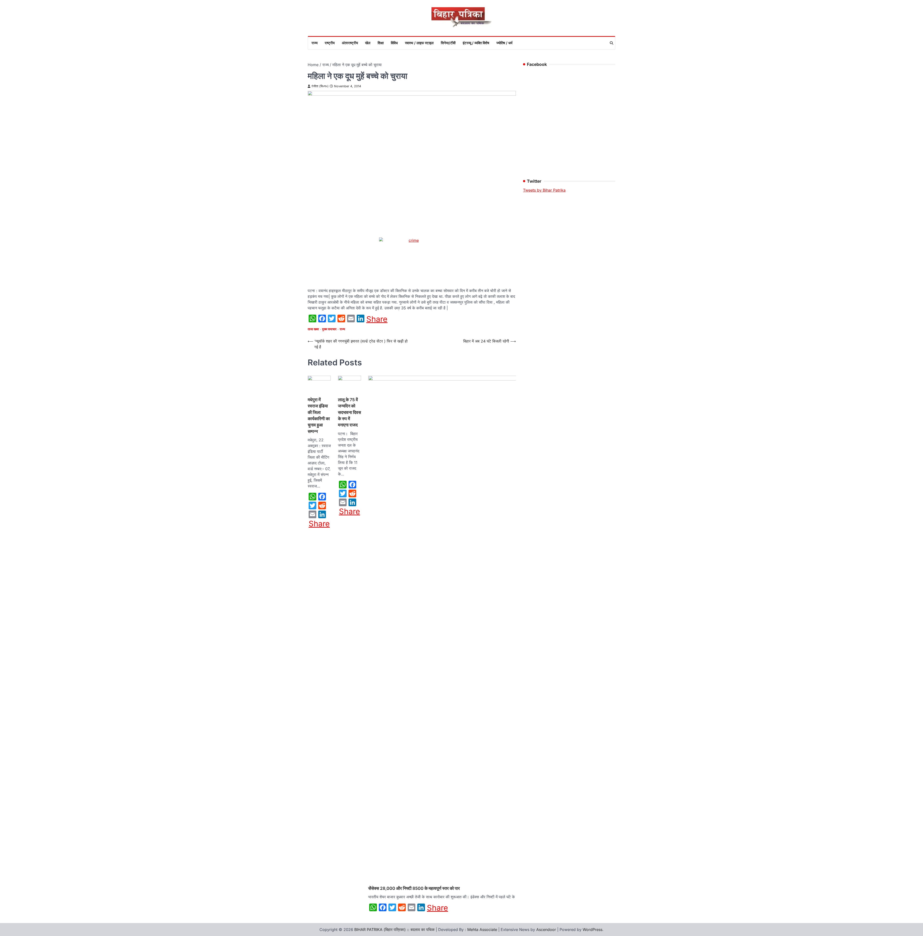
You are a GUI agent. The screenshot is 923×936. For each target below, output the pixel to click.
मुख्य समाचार (329, 329)
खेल (367, 43)
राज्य (315, 43)
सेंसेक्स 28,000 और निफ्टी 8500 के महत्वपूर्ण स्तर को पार (414, 888)
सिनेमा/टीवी (448, 43)
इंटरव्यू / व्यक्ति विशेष (476, 43)
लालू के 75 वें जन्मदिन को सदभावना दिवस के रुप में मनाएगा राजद (349, 412)
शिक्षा (381, 43)
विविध (394, 43)
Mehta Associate (482, 929)
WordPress (592, 929)
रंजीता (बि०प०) (320, 86)
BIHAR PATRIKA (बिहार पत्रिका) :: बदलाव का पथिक (394, 929)
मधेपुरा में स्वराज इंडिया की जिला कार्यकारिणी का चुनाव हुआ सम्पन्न (319, 415)
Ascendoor (546, 929)
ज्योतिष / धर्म (504, 43)
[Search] (611, 43)
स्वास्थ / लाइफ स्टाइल (419, 43)
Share (376, 319)
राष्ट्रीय (330, 43)
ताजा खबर (313, 329)
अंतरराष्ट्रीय (350, 43)
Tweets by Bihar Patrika (544, 190)
